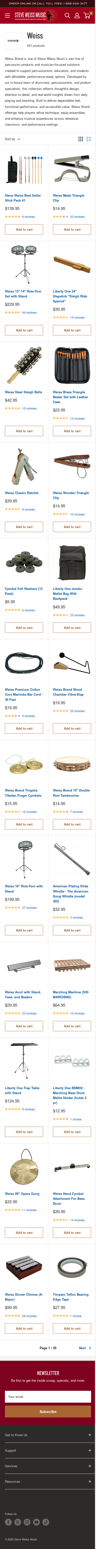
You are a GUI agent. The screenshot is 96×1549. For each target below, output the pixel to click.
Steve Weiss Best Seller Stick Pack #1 (23, 198)
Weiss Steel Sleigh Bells (23, 392)
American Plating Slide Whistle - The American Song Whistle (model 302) (70, 893)
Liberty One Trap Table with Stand (22, 1090)
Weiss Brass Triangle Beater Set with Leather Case (70, 397)
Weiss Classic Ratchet (21, 492)
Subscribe (48, 1411)
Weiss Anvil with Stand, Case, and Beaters (23, 994)
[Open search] (67, 15)
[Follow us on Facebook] (8, 1522)
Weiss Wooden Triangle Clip (71, 495)
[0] (87, 15)
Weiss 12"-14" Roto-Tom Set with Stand (23, 293)
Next (82, 1347)
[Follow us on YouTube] (36, 1522)
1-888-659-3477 (75, 3)
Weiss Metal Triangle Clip (68, 198)
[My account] (77, 15)
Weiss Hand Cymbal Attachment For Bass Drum (69, 1198)
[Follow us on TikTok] (45, 1522)
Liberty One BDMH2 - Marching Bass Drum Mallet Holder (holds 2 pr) (69, 1095)
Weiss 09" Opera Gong (22, 1193)
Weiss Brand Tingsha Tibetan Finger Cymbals (23, 792)
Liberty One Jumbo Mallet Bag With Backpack (67, 593)
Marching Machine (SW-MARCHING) (71, 994)
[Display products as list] (89, 139)
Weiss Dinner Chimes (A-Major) (24, 1297)
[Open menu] (7, 15)
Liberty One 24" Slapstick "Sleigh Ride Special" (70, 296)
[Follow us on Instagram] (27, 1522)
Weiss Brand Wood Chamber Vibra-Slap (68, 692)
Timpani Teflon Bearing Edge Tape (71, 1297)
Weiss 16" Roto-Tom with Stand (24, 888)
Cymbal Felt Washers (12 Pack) (24, 591)
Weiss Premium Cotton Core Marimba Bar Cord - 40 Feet (24, 694)
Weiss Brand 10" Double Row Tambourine (71, 792)
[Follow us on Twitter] (17, 1522)
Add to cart (24, 229)
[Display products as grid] (81, 139)
